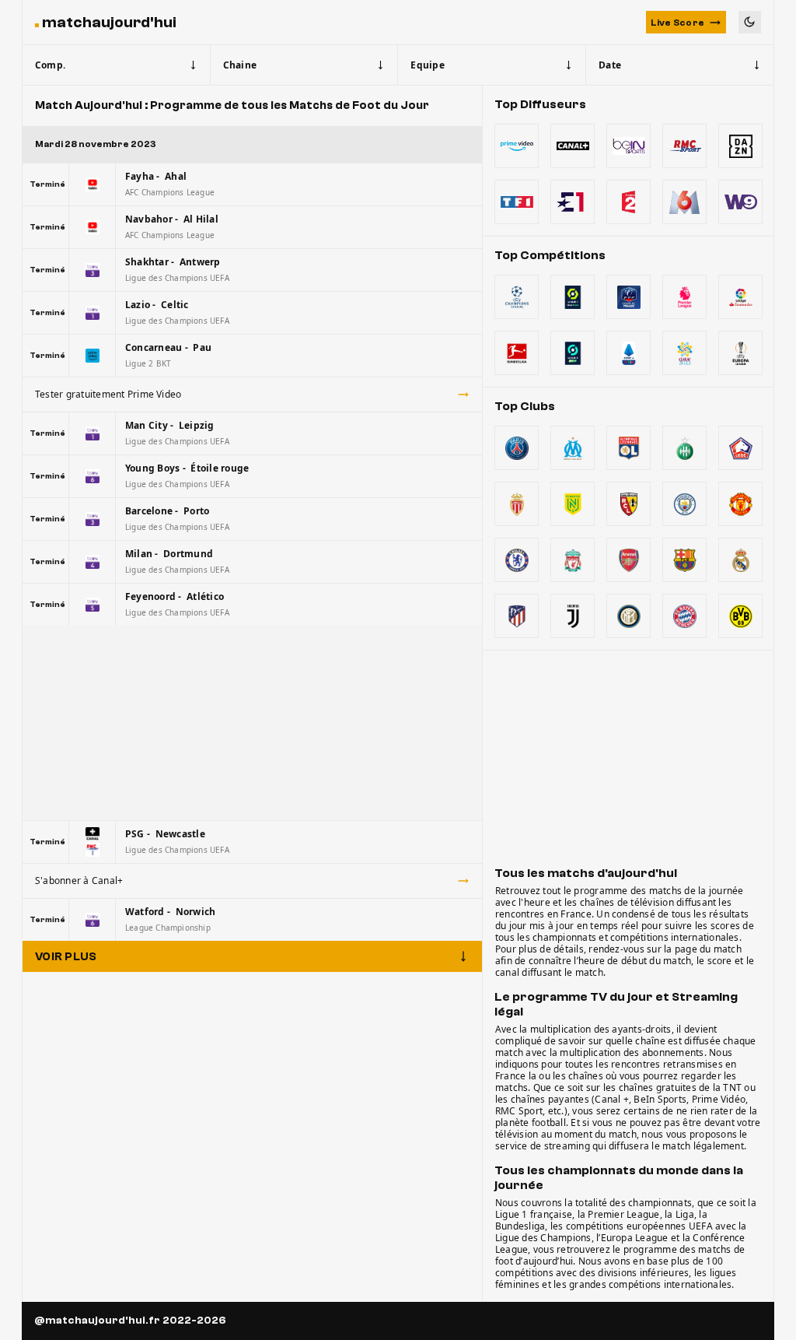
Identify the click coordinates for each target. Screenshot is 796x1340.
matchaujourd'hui (109, 22)
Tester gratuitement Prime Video (108, 394)
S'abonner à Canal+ (79, 880)
